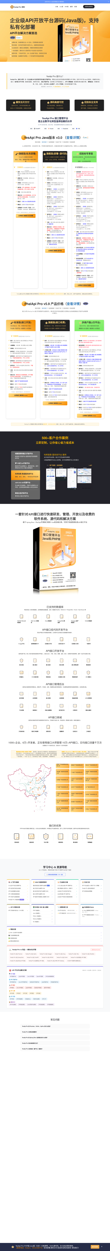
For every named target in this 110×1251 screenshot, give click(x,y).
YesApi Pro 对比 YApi (74, 954)
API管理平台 (13, 976)
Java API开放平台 (23, 982)
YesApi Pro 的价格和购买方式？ (30, 1043)
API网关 (12, 987)
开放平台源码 (36, 999)
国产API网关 (47, 987)
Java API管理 (30, 976)
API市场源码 (20, 999)
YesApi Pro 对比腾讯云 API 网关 (36, 960)
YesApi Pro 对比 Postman (16, 954)
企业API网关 (29, 987)
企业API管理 (22, 976)
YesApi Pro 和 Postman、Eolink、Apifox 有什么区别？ (36, 1026)
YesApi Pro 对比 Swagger (46, 954)
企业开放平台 (45, 982)
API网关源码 (22, 1004)
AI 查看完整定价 (57, 86)
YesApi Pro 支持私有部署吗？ (29, 1032)
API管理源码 (50, 1004)
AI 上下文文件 (65, 86)
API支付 (18, 993)
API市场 (12, 999)
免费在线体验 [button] (89, 6)
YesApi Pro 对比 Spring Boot (17, 957)
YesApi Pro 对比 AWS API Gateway (55, 960)
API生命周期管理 (50, 976)
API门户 (44, 999)
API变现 (32, 993)
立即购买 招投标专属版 (84, 285)
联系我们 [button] (44, 142)
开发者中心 (28, 999)
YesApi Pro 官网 (19, 7)
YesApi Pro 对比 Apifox (31, 954)
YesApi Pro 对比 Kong (60, 954)
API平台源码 (13, 1004)
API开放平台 (13, 982)
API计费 (12, 993)
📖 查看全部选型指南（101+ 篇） (55, 874)
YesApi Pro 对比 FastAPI (33, 957)
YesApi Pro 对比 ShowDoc (88, 954)
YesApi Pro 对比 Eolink (62, 957)
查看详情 (72, 137)
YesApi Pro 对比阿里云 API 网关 (78, 957)
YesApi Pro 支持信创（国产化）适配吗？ (32, 1049)
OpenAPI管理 (40, 976)
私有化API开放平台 (34, 982)
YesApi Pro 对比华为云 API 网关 (17, 960)
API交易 (38, 993)
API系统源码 (42, 1004)
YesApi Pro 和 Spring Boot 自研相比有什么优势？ (35, 1037)
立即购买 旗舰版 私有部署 (25, 215)
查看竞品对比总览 (96, 949)
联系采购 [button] (95, 1247)
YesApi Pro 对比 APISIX (47, 957)
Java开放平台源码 (31, 1004)
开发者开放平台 (54, 982)
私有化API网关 (37, 987)
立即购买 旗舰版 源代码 (55, 250)
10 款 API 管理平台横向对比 (74, 960)
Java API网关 (20, 987)
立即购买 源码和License (21, 395)
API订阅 (25, 993)
